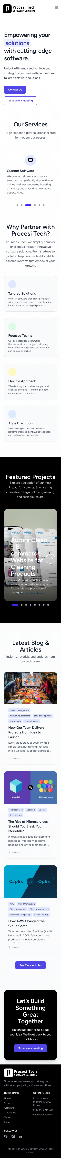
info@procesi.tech (43, 1114)
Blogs (7, 1122)
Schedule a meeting (20, 100)
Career (7, 1117)
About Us (9, 1107)
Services (8, 1103)
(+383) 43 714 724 (43, 1109)
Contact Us (15, 89)
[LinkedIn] (20, 1136)
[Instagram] (13, 1136)
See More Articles (30, 965)
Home (7, 1098)
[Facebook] (5, 1136)
